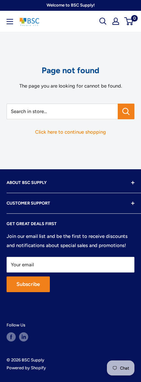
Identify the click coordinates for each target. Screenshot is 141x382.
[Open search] (103, 21)
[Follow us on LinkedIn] (23, 336)
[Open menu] (10, 21)
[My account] (115, 21)
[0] (129, 21)
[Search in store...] (126, 111)
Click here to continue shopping (70, 132)
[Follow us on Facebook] (11, 336)
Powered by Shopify (26, 367)
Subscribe (28, 284)
